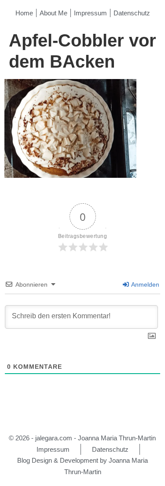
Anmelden (144, 284)
